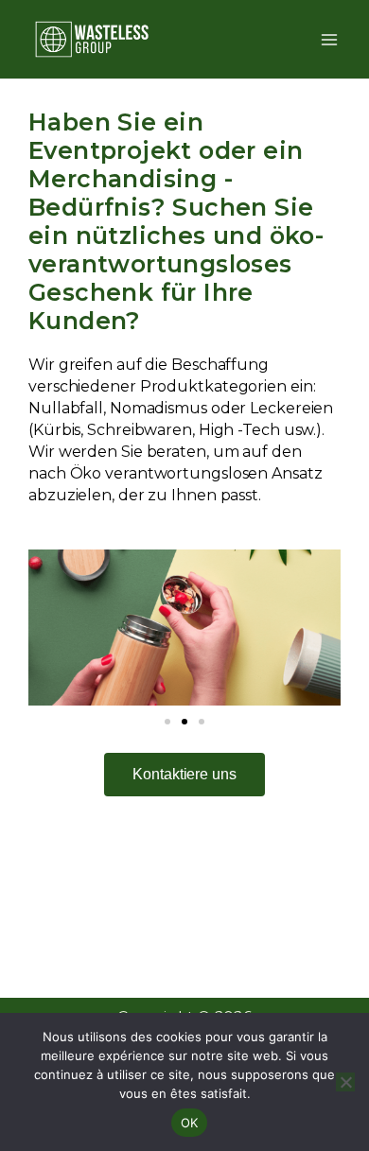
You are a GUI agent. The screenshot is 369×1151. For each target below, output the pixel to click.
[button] (47, 627)
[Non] (345, 1082)
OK (190, 1122)
